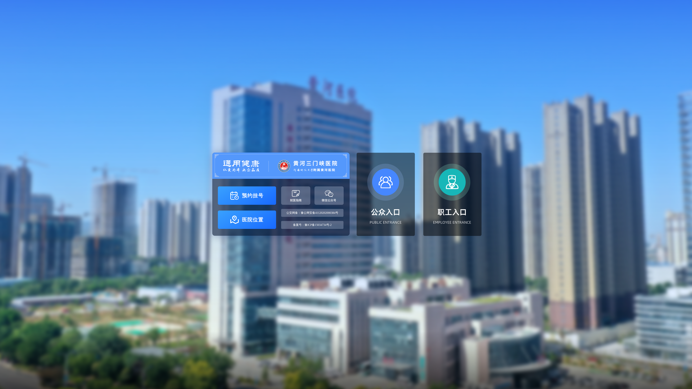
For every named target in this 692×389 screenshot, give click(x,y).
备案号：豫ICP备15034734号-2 (312, 224)
